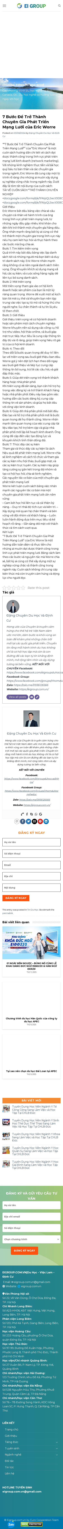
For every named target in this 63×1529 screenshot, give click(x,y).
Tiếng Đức (11, 1442)
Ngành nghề (13, 1454)
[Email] (31, 697)
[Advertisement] (31, 45)
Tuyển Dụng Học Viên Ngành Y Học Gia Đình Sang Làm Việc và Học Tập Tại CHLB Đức (35, 1165)
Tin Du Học (32, 910)
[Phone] (22, 814)
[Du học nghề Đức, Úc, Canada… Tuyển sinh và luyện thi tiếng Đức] (31, 5)
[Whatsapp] (36, 814)
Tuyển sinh (12, 1448)
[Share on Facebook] (22, 821)
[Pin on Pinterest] (40, 821)
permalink (7, 913)
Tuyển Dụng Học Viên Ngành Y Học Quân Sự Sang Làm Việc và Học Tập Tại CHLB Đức (35, 1151)
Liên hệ (9, 1473)
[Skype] (31, 814)
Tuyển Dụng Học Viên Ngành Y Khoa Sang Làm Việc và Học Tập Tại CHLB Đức (36, 1137)
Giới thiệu (11, 1435)
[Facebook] (27, 814)
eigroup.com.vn (31, 1286)
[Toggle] (57, 1442)
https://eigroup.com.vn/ (33, 689)
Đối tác (9, 1461)
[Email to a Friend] (34, 821)
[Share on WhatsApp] (17, 821)
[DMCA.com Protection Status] (31, 1524)
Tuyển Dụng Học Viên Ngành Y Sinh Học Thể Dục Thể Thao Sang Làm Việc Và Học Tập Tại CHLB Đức (35, 1123)
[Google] (40, 814)
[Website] (37, 697)
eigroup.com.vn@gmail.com (32, 1282)
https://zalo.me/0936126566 (31, 685)
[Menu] (4, 6)
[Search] (59, 6)
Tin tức (9, 1467)
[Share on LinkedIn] (46, 821)
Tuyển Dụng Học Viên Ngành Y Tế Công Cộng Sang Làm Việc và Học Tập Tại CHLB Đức (34, 1109)
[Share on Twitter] (28, 821)
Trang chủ (11, 1429)
